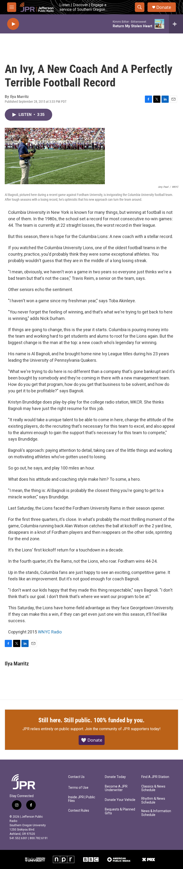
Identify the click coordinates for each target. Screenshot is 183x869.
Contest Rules (78, 810)
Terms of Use (78, 787)
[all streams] (176, 23)
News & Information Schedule (156, 813)
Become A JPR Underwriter (116, 788)
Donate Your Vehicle (120, 800)
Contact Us (76, 777)
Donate (163, 7)
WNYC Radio (50, 631)
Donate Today (115, 777)
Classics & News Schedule (153, 788)
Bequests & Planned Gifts (120, 811)
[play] (13, 24)
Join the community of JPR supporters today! (123, 729)
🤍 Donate (91, 740)
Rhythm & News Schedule (153, 800)
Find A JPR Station (155, 777)
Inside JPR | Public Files (81, 799)
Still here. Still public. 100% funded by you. (91, 720)
